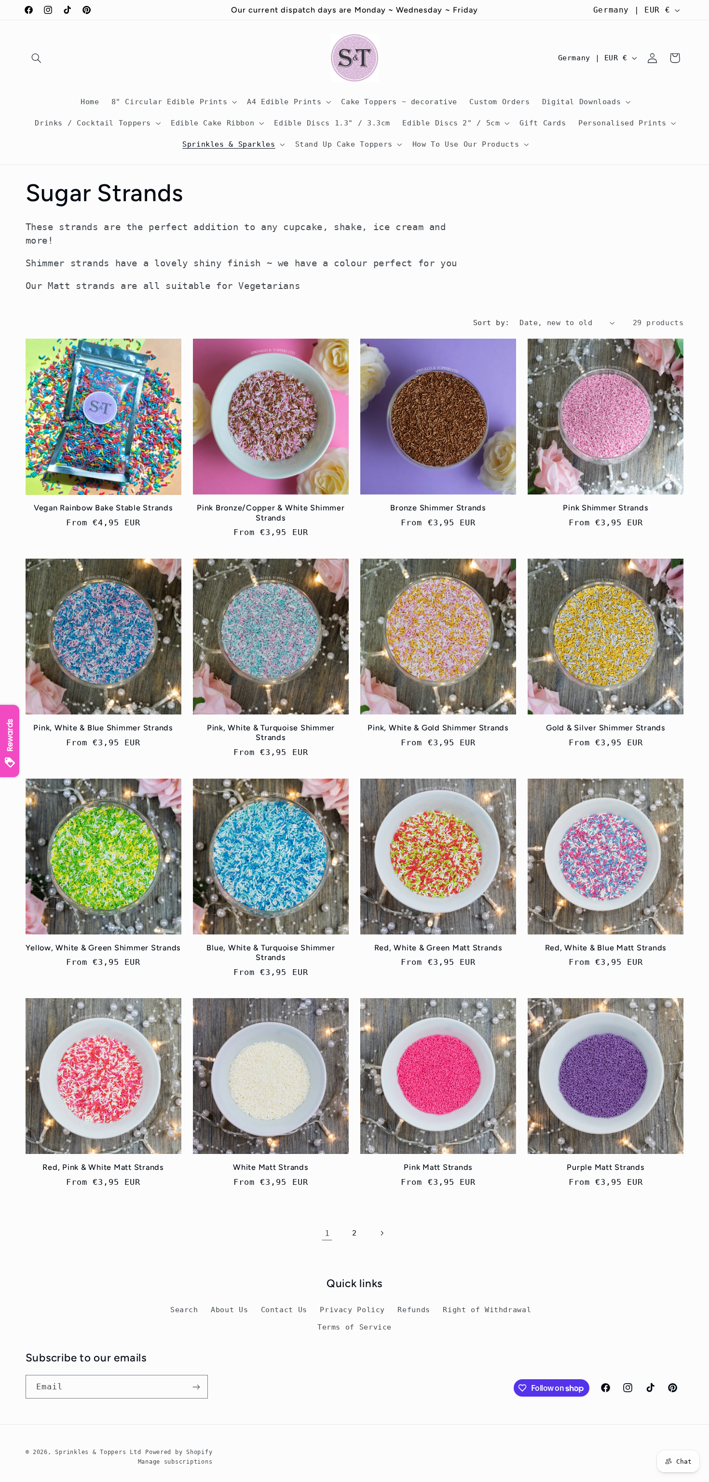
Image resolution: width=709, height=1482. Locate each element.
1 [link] (327, 1233)
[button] (37, 58)
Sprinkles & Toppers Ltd (98, 1452)
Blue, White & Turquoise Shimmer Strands (270, 952)
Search (184, 1309)
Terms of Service (354, 1327)
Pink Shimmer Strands (605, 507)
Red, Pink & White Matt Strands (103, 1167)
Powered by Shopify (178, 1452)
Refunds (413, 1309)
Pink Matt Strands (438, 1167)
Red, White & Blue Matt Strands (606, 947)
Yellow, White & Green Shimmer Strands (103, 947)
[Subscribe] (196, 1387)
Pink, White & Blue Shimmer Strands (103, 727)
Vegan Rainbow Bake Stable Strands (103, 507)
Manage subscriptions (175, 1461)
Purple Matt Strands (605, 1167)
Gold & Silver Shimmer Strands (606, 727)
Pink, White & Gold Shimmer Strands (438, 727)
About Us (229, 1309)
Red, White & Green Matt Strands (438, 947)
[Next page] (382, 1233)
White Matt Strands (271, 1167)
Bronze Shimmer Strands (438, 507)
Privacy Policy (352, 1309)
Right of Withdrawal (487, 1309)
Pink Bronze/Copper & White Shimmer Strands (271, 512)
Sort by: (491, 322)
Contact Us (284, 1309)
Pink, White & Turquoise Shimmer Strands (271, 732)
